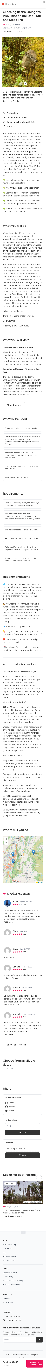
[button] (13, 861)
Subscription (8, 1302)
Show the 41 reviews (16, 1044)
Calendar (6, 1298)
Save (19, 31)
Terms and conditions (11, 1284)
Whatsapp (12, 1103)
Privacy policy (8, 1276)
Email (6, 1339)
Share (9, 31)
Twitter (11, 1110)
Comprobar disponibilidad (36, 1363)
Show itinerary (14, 405)
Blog (4, 1252)
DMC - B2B (7, 1248)
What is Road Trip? (10, 1244)
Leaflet (40, 882)
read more (8, 922)
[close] (44, 2)
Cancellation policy (10, 1273)
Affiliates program (9, 1256)
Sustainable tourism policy (13, 1280)
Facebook (11, 1107)
